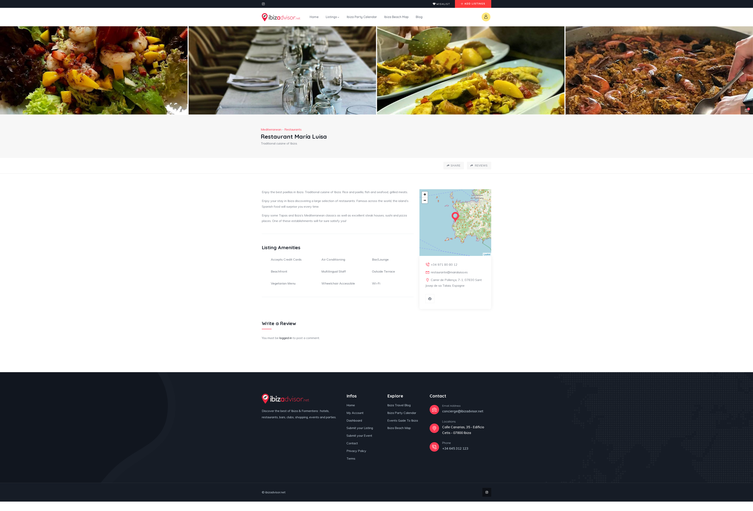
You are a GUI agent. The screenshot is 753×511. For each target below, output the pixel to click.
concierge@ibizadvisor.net (462, 411)
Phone (446, 443)
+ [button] (425, 194)
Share (455, 165)
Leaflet (487, 254)
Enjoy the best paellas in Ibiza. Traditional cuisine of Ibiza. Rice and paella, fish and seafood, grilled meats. (335, 192)
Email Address (451, 405)
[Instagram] (263, 3)
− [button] (425, 200)
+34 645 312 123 (455, 448)
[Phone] (434, 447)
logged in (285, 338)
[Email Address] (434, 409)
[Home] (281, 17)
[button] (745, 70)
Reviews (481, 165)
